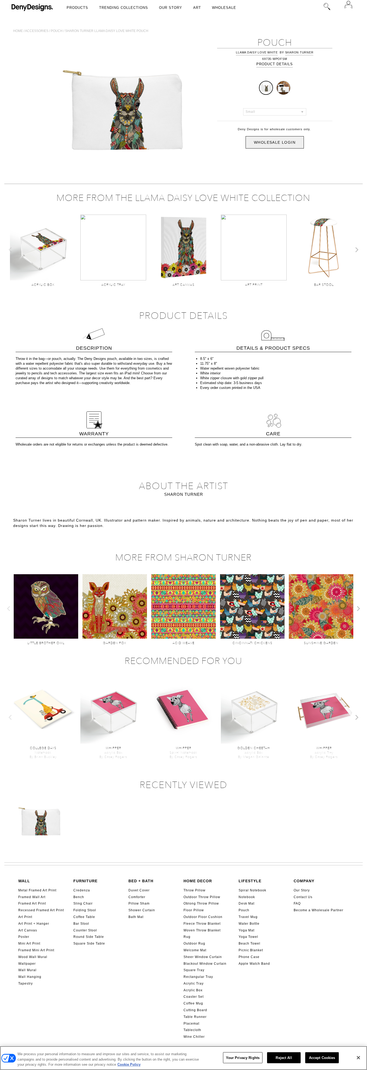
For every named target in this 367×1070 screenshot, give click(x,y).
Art (197, 8)
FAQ (297, 903)
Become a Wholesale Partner (318, 910)
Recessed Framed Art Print (41, 910)
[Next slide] (356, 249)
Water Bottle (249, 924)
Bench (78, 897)
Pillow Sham (139, 903)
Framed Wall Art (31, 897)
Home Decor (198, 881)
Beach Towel (249, 943)
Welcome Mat (195, 950)
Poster (23, 937)
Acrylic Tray (194, 983)
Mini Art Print (29, 943)
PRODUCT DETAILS (274, 64)
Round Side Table (88, 937)
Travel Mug (248, 917)
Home (18, 31)
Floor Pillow (194, 910)
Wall (24, 881)
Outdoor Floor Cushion (203, 917)
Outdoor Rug (194, 943)
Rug (187, 937)
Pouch (57, 31)
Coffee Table (84, 917)
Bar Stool (81, 924)
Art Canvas (27, 930)
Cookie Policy (129, 1064)
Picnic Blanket (251, 950)
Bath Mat (135, 917)
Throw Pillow (195, 890)
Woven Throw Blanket (202, 930)
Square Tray (194, 970)
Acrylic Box (193, 990)
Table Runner (195, 1017)
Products (77, 8)
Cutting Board (195, 1010)
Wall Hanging (29, 977)
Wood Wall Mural (32, 957)
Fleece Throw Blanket (202, 924)
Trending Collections (123, 8)
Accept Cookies (322, 1057)
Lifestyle (250, 881)
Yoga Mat (246, 930)
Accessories (36, 31)
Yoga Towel (248, 937)
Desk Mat (246, 903)
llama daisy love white (257, 52)
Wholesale (224, 8)
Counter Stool (85, 930)
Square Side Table (89, 943)
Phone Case (249, 957)
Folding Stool (84, 910)
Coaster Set (194, 997)
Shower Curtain (141, 910)
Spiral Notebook (252, 890)
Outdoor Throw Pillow (202, 897)
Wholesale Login (275, 142)
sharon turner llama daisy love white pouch (106, 31)
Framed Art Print (32, 903)
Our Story (170, 8)
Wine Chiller (194, 1037)
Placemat (191, 1023)
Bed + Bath (140, 881)
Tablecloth (192, 1030)
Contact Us (303, 897)
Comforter (136, 897)
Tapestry (25, 983)
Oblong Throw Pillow (201, 903)
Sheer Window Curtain (203, 957)
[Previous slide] (10, 249)
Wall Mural (27, 970)
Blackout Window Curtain (205, 964)
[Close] (358, 1058)
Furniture (85, 881)
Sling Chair (83, 903)
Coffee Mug (193, 1003)
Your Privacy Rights (243, 1057)
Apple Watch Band (254, 964)
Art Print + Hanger (33, 924)
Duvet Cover (139, 890)
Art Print (25, 917)
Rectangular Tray (198, 977)
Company (304, 881)
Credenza (81, 890)
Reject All (284, 1057)
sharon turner (299, 52)
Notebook (247, 897)
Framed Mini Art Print (36, 950)
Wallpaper (27, 964)
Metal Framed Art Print (37, 890)
